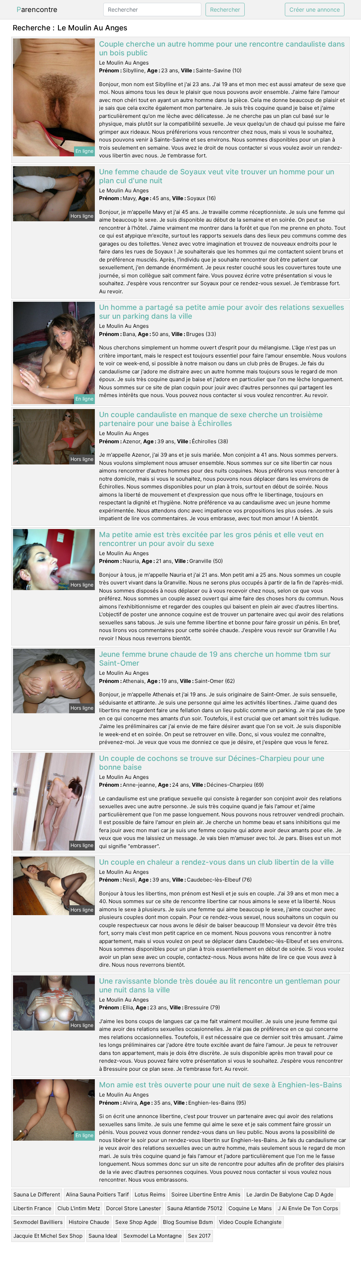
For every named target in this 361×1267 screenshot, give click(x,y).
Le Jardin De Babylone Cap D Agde (290, 1194)
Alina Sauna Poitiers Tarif (97, 1194)
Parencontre (37, 9)
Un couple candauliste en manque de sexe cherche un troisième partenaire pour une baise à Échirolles (211, 419)
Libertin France (32, 1208)
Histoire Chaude (89, 1222)
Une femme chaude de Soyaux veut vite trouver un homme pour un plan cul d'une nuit (216, 176)
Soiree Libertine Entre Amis (205, 1194)
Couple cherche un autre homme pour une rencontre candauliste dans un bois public (222, 48)
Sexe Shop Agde (136, 1222)
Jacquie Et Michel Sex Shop (47, 1235)
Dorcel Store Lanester (133, 1208)
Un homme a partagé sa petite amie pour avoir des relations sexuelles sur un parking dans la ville (221, 311)
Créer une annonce (314, 9)
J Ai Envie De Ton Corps (308, 1208)
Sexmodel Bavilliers (38, 1222)
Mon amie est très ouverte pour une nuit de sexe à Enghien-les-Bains (220, 1084)
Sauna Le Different (36, 1194)
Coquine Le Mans (250, 1208)
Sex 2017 (199, 1235)
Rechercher (225, 9)
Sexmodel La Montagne (152, 1235)
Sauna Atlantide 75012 (194, 1208)
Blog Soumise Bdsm (188, 1222)
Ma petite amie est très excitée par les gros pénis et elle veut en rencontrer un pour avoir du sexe (211, 539)
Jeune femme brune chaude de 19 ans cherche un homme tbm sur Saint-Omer (215, 658)
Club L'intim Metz (78, 1208)
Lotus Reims (150, 1194)
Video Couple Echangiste (250, 1222)
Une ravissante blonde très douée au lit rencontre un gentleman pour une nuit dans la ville (219, 985)
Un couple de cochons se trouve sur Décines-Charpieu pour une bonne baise (211, 762)
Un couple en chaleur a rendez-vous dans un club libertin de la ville (216, 862)
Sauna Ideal (102, 1235)
